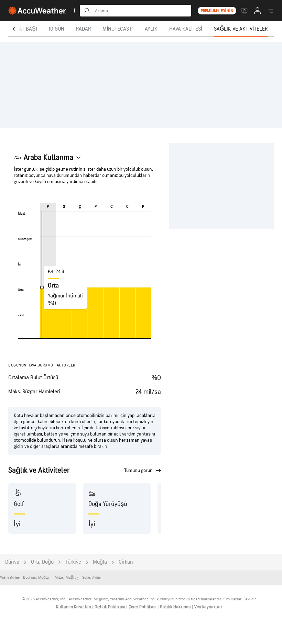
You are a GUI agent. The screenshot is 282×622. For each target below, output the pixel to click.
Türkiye (73, 562)
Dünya (12, 562)
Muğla (100, 562)
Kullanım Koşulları (74, 607)
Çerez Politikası (143, 607)
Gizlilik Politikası (110, 607)
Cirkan (126, 562)
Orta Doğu (42, 562)
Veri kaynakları (208, 607)
